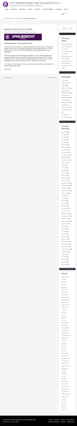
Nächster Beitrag (52, 77)
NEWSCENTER (70, 419)
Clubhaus (64, 80)
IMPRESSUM (70, 422)
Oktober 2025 (65, 157)
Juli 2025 (64, 165)
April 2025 (64, 172)
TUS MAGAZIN (65, 117)
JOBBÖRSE (65, 83)
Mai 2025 (64, 170)
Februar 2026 (65, 147)
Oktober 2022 (65, 246)
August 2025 (65, 162)
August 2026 (65, 132)
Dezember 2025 (65, 152)
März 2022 (64, 264)
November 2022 (65, 244)
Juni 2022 (64, 256)
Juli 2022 (64, 254)
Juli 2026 (64, 134)
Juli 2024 (64, 195)
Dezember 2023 (65, 213)
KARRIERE (56, 419)
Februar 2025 (65, 178)
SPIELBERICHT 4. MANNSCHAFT (13, 32)
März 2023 (64, 236)
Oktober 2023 (65, 218)
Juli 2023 (64, 226)
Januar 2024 (65, 211)
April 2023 (64, 234)
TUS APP (64, 114)
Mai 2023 (64, 231)
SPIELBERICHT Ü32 (67, 110)
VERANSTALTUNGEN (53, 422)
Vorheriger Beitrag (7, 77)
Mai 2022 (64, 259)
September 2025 (66, 160)
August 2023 (65, 223)
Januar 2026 (65, 150)
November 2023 (65, 216)
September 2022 (66, 249)
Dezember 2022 (65, 241)
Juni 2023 (64, 228)
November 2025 (65, 155)
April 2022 (64, 262)
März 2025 (64, 175)
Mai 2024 (64, 200)
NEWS (63, 85)
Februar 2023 (65, 239)
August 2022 (65, 251)
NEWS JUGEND (66, 88)
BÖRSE (63, 419)
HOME (50, 419)
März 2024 (64, 206)
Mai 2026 (64, 139)
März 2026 (64, 144)
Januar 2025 (65, 180)
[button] (67, 14)
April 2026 (64, 142)
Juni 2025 (64, 167)
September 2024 (66, 190)
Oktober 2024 (65, 188)
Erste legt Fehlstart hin (67, 44)
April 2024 (64, 203)
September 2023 (66, 221)
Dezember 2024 (65, 183)
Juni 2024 (64, 198)
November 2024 (65, 185)
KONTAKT (63, 422)
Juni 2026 (64, 137)
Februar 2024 (65, 208)
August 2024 (65, 193)
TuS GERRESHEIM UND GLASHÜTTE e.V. (35, 3)
